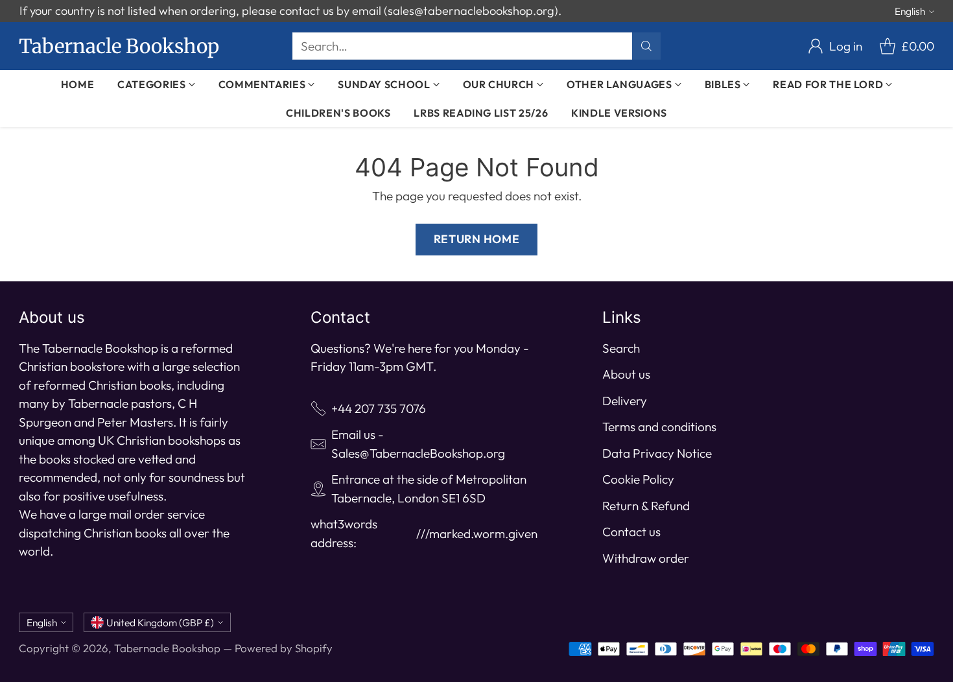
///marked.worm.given (476, 533)
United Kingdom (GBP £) (160, 622)
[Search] (646, 46)
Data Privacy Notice (657, 453)
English (910, 11)
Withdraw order (645, 558)
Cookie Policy (638, 479)
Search (621, 348)
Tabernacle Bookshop (167, 648)
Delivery (624, 400)
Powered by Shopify (284, 648)
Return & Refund (646, 505)
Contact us (631, 531)
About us (626, 374)
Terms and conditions (659, 426)
